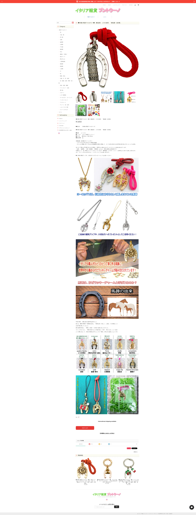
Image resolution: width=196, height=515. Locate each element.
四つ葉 (61, 37)
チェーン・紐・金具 (64, 104)
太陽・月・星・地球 (64, 78)
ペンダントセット (64, 100)
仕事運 (61, 44)
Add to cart (85, 428)
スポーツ (62, 92)
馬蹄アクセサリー (91, 16)
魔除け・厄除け (63, 54)
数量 (76, 417)
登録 (117, 506)
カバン (105, 16)
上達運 (61, 68)
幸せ (61, 51)
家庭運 (61, 66)
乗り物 (61, 90)
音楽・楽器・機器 (64, 85)
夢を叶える (62, 59)
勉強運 (61, 49)
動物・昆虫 (62, 76)
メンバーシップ (116, 4)
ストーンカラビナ (64, 109)
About (109, 4)
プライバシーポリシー (64, 128)
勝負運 (61, 63)
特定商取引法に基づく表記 (65, 130)
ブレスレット (63, 102)
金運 (61, 39)
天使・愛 (62, 34)
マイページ (124, 4)
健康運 (61, 42)
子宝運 (61, 47)
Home (104, 4)
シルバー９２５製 (64, 107)
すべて (81, 444)
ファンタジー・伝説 (64, 87)
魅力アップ (62, 56)
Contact (131, 4)
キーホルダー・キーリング (66, 97)
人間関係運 (62, 61)
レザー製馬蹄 (63, 95)
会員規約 (170, 513)
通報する (135, 451)
